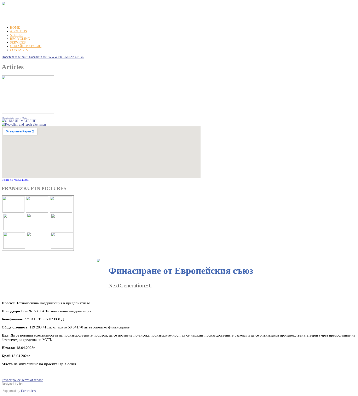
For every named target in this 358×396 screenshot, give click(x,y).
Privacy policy (11, 380)
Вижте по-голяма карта (15, 179)
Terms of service (32, 380)
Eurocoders (28, 390)
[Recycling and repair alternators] (24, 124)
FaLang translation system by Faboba (14, 118)
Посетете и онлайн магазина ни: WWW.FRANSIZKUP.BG (43, 57)
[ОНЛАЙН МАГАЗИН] (19, 120)
